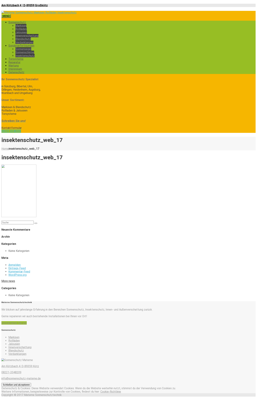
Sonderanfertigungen (21, 45)
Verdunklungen (24, 42)
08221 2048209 (11, 131)
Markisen (20, 25)
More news (8, 281)
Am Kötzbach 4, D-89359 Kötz (20, 366)
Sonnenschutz (17, 22)
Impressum (15, 69)
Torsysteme (15, 59)
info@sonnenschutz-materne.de (21, 378)
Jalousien (21, 32)
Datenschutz (16, 72)
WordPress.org (17, 275)
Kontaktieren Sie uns (14, 323)
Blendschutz (23, 39)
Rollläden (21, 29)
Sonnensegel (23, 49)
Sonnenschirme (24, 52)
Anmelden (14, 265)
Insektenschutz (25, 55)
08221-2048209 (11, 372)
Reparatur (14, 62)
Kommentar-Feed (19, 271)
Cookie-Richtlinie (110, 391)
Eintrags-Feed (17, 268)
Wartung (13, 65)
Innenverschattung (26, 35)
